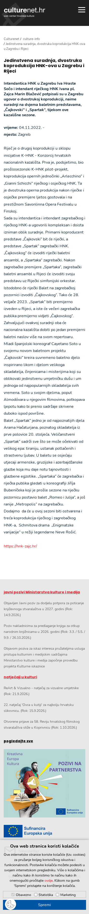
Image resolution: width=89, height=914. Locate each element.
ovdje (48, 880)
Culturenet (11, 39)
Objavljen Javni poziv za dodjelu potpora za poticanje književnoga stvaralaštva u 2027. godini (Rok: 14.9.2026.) (44, 609)
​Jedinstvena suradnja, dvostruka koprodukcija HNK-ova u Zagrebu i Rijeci (44, 66)
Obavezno (23, 895)
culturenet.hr (24, 12)
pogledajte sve (18, 741)
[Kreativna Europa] (44, 831)
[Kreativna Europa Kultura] (44, 783)
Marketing (68, 895)
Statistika (46, 895)
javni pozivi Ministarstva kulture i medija (42, 592)
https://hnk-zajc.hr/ (20, 546)
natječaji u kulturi (20, 677)
